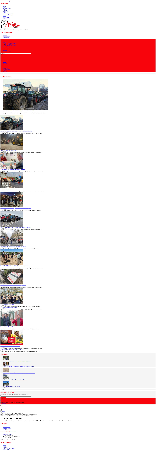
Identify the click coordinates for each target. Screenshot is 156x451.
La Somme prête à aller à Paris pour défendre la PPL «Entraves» (12, 169)
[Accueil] (10, 27)
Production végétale (7, 48)
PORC (4, 12)
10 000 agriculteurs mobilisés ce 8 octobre (8, 307)
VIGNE (4, 16)
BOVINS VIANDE (7, 8)
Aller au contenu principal (5, 1)
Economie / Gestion (7, 51)
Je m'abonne (2, 411)
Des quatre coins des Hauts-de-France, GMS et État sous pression (13, 246)
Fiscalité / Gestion (6, 60)
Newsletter (5, 63)
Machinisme (5, 46)
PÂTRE (4, 9)
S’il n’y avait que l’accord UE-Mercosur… (8, 150)
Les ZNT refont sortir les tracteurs (7, 304)
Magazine (5, 50)
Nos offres (5, 35)
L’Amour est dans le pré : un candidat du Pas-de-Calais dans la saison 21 (17, 361)
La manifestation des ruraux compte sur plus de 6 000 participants (13, 285)
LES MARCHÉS (6, 18)
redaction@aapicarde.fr (7, 434)
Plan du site (5, 447)
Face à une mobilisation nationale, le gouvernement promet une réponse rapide (15, 227)
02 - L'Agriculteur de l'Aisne (10, 43)
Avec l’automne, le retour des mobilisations (8, 188)
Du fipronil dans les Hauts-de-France (7, 326)
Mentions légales (6, 449)
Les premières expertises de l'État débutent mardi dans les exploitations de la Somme (19, 373)
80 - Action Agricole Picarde (10, 45)
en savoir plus (3, 403)
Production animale (6, 47)
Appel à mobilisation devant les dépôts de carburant (10, 346)
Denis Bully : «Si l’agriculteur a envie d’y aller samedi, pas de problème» (14, 265)
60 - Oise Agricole (8, 44)
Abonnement (5, 59)
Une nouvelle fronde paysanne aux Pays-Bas (11, 386)
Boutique (4, 446)
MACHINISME (6, 17)
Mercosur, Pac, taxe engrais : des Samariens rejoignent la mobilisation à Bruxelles (18, 110)
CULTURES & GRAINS (8, 13)
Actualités (5, 42)
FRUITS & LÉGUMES (7, 15)
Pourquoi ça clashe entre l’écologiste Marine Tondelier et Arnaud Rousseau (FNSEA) (19, 366)
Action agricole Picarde (5, 28)
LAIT (4, 7)
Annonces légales (6, 36)
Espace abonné (6, 37)
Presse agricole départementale (9, 448)
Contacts (4, 62)
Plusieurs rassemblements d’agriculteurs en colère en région (11, 349)
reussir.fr (4, 6)
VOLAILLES (5, 11)
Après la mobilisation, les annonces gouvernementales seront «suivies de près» (15, 208)
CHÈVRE (5, 10)
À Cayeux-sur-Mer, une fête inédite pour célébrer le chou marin (15, 379)
